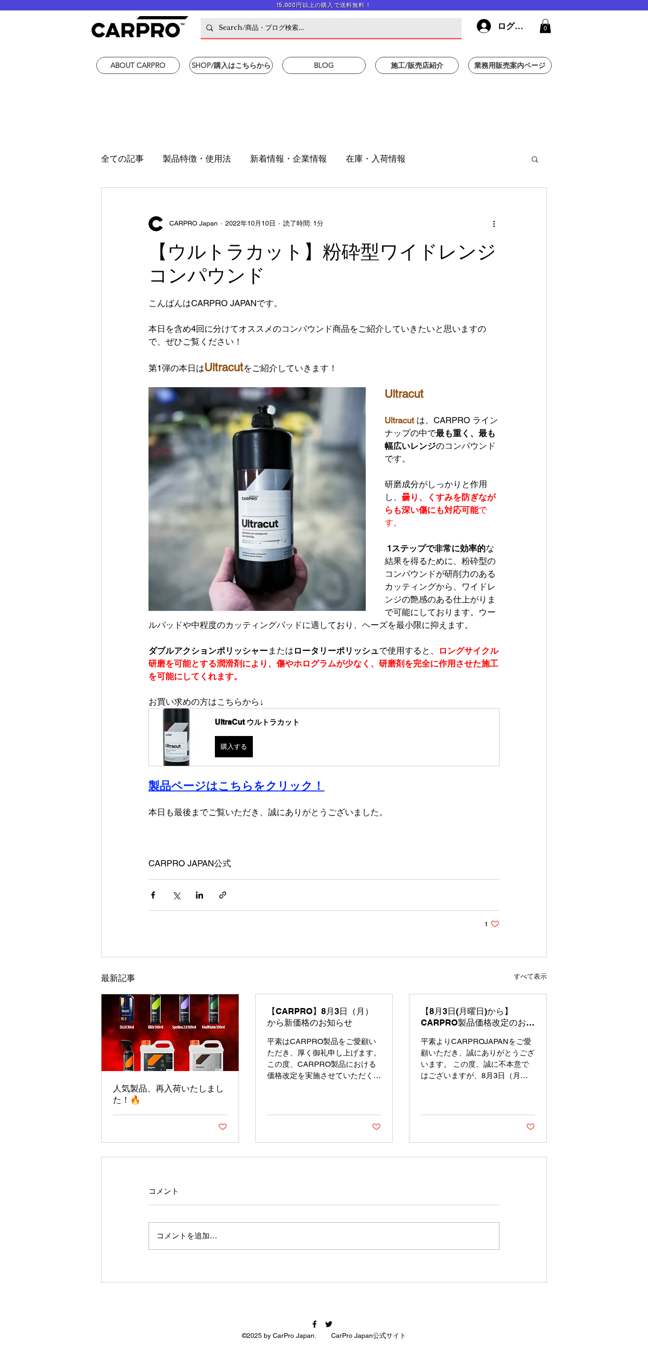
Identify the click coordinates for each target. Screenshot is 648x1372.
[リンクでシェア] (222, 895)
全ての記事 (122, 159)
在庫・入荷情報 (376, 159)
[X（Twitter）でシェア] (176, 895)
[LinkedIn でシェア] (199, 895)
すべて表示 (530, 976)
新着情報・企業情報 (288, 159)
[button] (545, 26)
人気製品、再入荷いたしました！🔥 (168, 1094)
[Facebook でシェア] (152, 895)
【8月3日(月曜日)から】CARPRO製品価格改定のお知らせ (478, 1017)
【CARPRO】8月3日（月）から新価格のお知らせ (320, 1016)
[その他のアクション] (494, 223)
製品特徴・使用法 (197, 159)
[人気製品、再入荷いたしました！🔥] (170, 1032)
